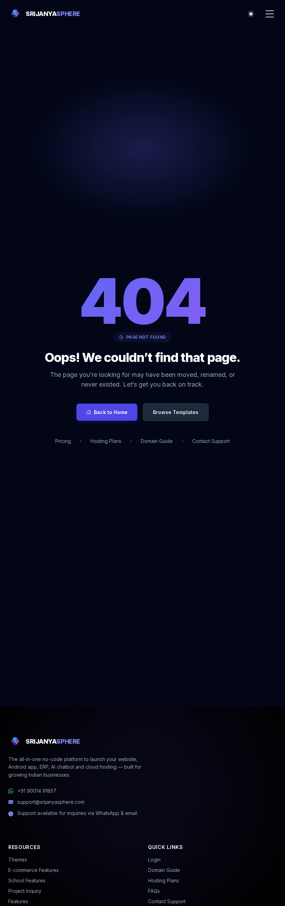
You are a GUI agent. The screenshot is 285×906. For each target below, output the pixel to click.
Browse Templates (175, 412)
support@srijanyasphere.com (50, 802)
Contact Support (211, 441)
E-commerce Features (33, 870)
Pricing (63, 441)
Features (18, 901)
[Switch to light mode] (251, 14)
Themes (17, 860)
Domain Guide (157, 441)
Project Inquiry (24, 891)
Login (154, 860)
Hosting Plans (105, 441)
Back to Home (111, 412)
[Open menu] (270, 14)
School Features (27, 880)
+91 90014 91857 (36, 791)
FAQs (154, 891)
